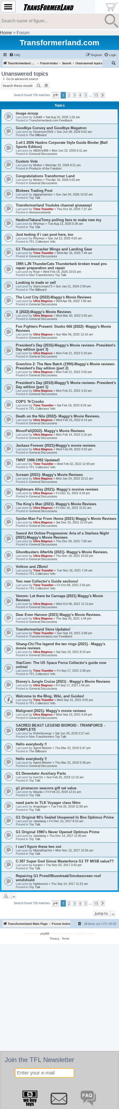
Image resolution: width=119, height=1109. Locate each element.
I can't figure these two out (38, 847)
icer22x (38, 777)
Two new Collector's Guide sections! (47, 581)
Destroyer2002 (43, 131)
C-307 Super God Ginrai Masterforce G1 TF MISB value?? (65, 861)
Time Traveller (43, 209)
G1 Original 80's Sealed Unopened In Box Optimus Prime (65, 817)
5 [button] (86, 94)
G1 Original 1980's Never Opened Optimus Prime (57, 832)
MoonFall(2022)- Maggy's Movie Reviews (50, 431)
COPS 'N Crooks (30, 401)
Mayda (37, 791)
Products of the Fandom (45, 168)
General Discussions (43, 153)
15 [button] (96, 94)
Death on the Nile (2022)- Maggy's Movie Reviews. (58, 416)
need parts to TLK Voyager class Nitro (48, 803)
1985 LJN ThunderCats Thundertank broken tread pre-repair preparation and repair (61, 266)
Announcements (40, 212)
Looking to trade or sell (36, 282)
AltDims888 (40, 150)
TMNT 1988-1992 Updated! (38, 460)
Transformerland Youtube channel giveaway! (54, 205)
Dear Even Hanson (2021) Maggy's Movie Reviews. (58, 615)
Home (6, 32)
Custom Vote (27, 161)
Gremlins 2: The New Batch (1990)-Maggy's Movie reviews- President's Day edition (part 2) (65, 366)
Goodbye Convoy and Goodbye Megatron (51, 128)
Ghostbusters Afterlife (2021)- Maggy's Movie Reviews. (62, 552)
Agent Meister (42, 748)
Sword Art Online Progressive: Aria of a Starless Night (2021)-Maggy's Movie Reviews (62, 535)
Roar (36, 271)
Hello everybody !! (31, 744)
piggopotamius (43, 194)
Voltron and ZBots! (32, 567)
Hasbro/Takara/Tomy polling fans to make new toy (58, 220)
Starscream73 (42, 286)
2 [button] (69, 94)
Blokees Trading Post (34, 191)
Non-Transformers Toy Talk (47, 275)
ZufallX (37, 117)
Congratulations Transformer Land (45, 176)
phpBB (44, 933)
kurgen (38, 865)
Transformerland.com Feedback (51, 120)
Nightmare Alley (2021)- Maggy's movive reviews (57, 489)
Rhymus (39, 223)
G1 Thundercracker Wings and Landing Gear (54, 249)
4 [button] (80, 94)
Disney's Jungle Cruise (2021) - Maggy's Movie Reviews (63, 681)
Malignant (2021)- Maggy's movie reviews (51, 711)
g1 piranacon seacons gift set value (46, 788)
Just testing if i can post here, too (44, 234)
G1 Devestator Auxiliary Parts (41, 773)
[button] (55, 95)
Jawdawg (39, 821)
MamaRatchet (42, 850)
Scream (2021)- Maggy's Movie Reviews (49, 475)
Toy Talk (34, 197)
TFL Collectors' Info (42, 241)
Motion (37, 165)
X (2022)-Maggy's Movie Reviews (43, 312)
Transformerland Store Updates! (43, 629)
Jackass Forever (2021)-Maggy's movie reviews (55, 445)
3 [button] (75, 94)
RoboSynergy (42, 733)
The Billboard (37, 135)
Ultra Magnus (43, 301)
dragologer (40, 806)
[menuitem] (14, 55)
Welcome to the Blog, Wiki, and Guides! (50, 696)
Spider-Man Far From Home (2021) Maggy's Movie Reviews (66, 519)
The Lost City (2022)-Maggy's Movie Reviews (53, 297)
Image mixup (27, 113)
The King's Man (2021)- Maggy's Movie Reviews (56, 504)
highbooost (40, 883)
